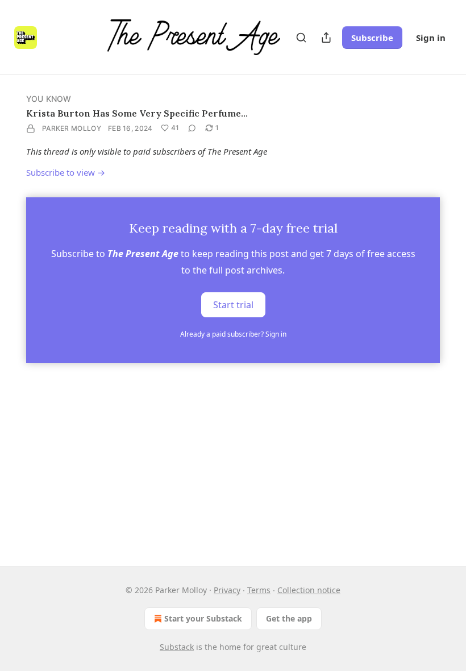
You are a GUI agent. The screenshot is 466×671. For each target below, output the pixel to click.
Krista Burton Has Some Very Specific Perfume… (137, 113)
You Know (49, 98)
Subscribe (372, 37)
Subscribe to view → (65, 172)
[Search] (301, 37)
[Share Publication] (326, 37)
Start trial (233, 305)
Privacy (227, 590)
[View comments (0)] (192, 128)
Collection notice (308, 590)
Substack (177, 646)
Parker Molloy (71, 128)
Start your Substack (203, 618)
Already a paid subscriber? (233, 334)
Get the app (289, 618)
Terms (259, 590)
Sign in (431, 37)
